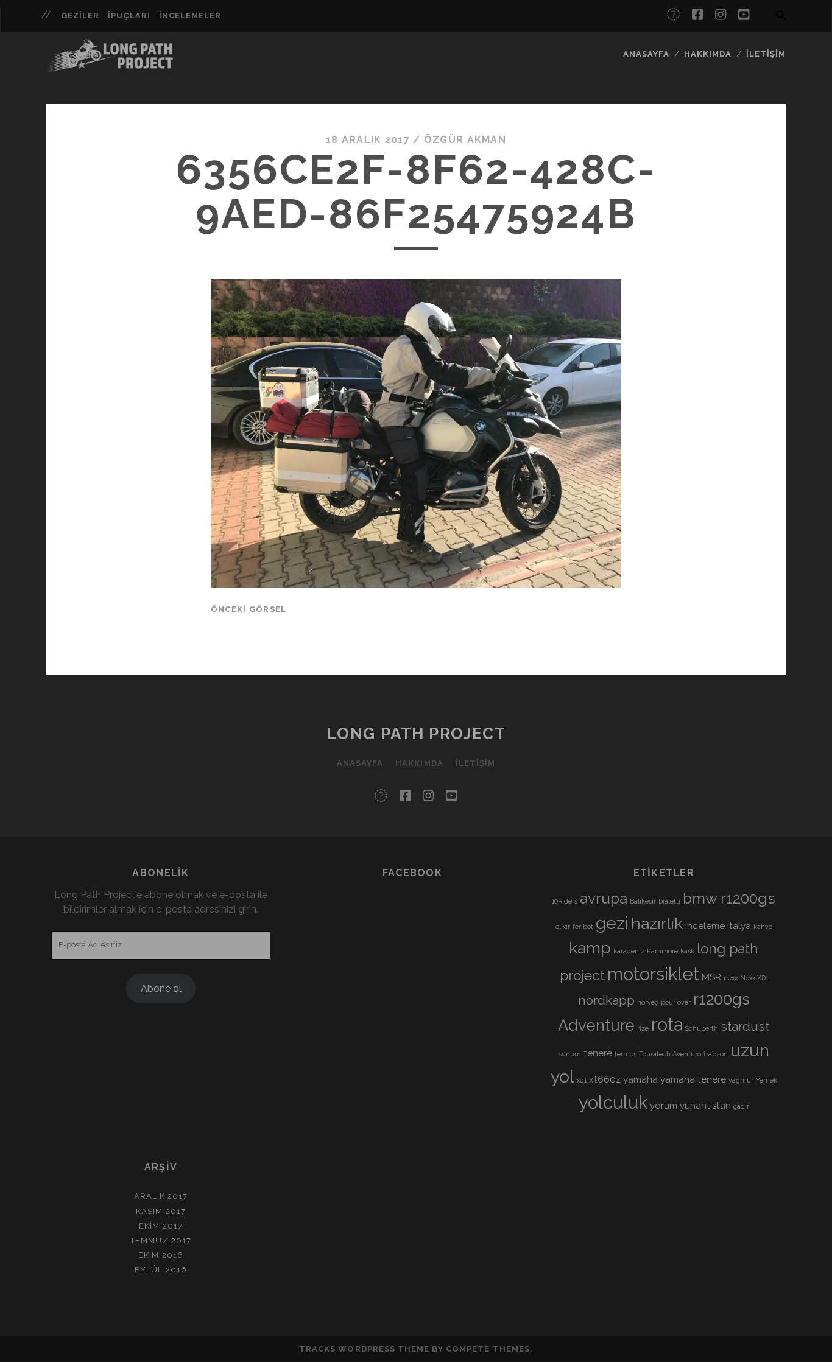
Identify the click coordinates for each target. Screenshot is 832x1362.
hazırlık (657, 923)
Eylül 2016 (160, 1269)
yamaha (640, 1079)
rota (667, 1024)
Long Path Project (416, 734)
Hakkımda (708, 53)
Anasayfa (646, 53)
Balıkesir (643, 901)
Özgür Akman (465, 140)
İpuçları (129, 15)
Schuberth (701, 1028)
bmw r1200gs (729, 898)
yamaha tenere (693, 1079)
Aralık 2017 (161, 1196)
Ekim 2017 (160, 1225)
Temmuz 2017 (160, 1240)
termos (625, 1054)
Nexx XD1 (754, 977)
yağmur (740, 1080)
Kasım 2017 (160, 1211)
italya (739, 926)
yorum (663, 1105)
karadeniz (628, 951)
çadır (741, 1106)
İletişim (766, 53)
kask (687, 951)
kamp (590, 947)
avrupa (603, 898)
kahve (762, 926)
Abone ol (161, 988)
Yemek (766, 1080)
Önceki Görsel (249, 609)
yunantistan (705, 1105)
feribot (583, 926)
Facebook (412, 873)
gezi (612, 923)
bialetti (669, 901)
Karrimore (662, 951)
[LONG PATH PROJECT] (109, 67)
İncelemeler (190, 15)
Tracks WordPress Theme (364, 1348)
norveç (647, 1002)
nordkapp (606, 1000)
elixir (562, 926)
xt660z (605, 1079)
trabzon (715, 1054)
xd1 (582, 1080)
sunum (570, 1054)
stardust (745, 1026)
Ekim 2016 (160, 1255)
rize (643, 1028)
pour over (676, 1002)
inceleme (705, 926)
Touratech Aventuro (670, 1054)
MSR (711, 977)
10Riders (564, 901)
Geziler (80, 15)
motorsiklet (653, 974)
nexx (731, 977)
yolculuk (613, 1102)
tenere (597, 1053)
